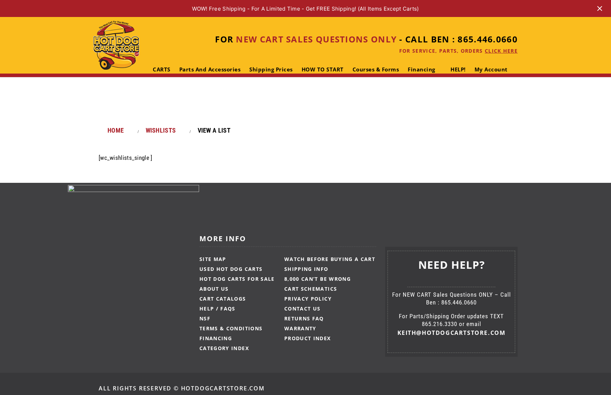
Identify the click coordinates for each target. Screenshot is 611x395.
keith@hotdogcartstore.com (451, 333)
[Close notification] (599, 8)
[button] (173, 98)
